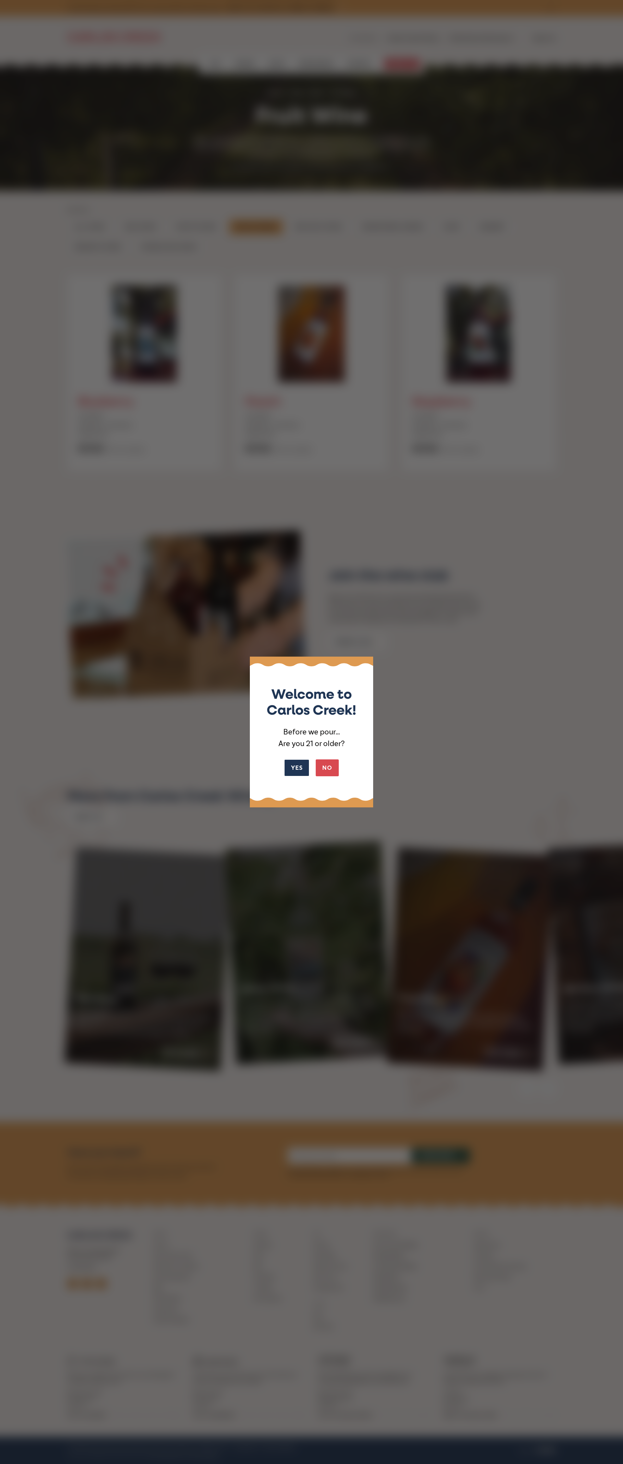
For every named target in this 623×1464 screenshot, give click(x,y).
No (327, 767)
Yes (297, 767)
